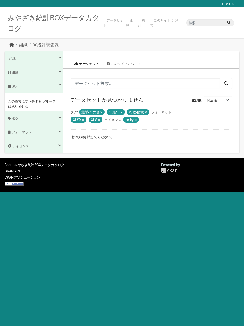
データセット (113, 22)
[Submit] (229, 22)
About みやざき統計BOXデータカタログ (34, 164)
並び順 (197, 100)
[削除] (101, 112)
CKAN (169, 170)
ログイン (228, 3)
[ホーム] (11, 44)
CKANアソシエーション (22, 177)
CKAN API (12, 170)
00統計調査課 (46, 44)
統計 (141, 22)
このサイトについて (165, 22)
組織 (129, 22)
